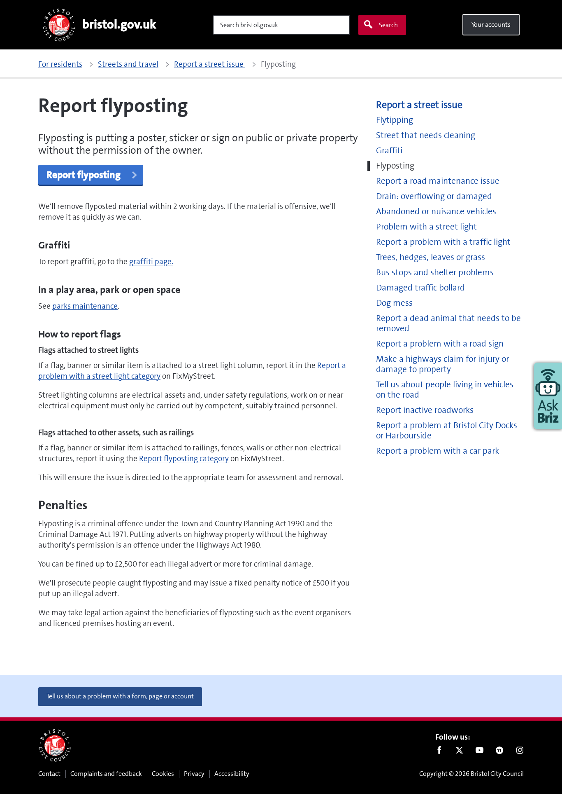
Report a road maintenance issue (437, 181)
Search (388, 25)
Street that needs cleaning (425, 135)
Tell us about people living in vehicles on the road (444, 389)
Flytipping (394, 120)
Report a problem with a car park (437, 451)
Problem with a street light (426, 227)
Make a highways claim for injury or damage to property (442, 364)
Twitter (459, 752)
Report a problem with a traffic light (443, 242)
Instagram (520, 752)
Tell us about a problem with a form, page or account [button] (120, 696)
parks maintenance (85, 306)
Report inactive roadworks (425, 410)
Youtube (479, 752)
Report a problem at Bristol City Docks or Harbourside (446, 430)
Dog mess (394, 303)
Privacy (194, 773)
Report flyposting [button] (84, 174)
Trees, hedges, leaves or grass (430, 257)
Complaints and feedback (106, 773)
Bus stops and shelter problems (435, 272)
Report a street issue (419, 105)
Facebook (439, 752)
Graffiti (389, 150)
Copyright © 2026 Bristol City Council (471, 773)
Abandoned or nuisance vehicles (436, 211)
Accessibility (231, 773)
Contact (49, 773)
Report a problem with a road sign (440, 344)
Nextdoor (500, 752)
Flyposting (395, 166)
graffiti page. (151, 261)
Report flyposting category (184, 458)
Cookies (163, 773)
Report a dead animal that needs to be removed (448, 323)
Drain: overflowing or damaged (434, 196)
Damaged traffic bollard (420, 288)
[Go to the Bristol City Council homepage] (54, 745)
